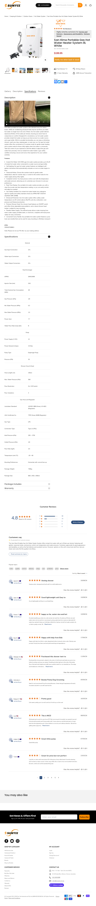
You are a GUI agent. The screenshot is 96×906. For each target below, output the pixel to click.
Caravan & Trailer (8, 858)
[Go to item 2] (15, 71)
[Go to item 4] (30, 71)
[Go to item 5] (37, 71)
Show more (64, 569)
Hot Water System (39, 16)
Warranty (6, 883)
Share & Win (7, 886)
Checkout (51, 858)
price (56, 569)
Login (50, 850)
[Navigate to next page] (58, 777)
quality (17, 569)
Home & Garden (8, 855)
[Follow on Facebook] (6, 842)
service (24, 569)
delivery (31, 569)
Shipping (6, 876)
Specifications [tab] (30, 91)
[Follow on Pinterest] (18, 842)
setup (38, 569)
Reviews (6, 888)
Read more (48, 624)
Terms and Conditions (14, 898)
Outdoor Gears (28, 16)
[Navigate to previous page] (37, 777)
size (43, 569)
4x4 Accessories (8, 850)
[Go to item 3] (23, 71)
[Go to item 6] (45, 71)
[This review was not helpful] (85, 590)
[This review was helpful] (81, 590)
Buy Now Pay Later (9, 873)
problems (50, 569)
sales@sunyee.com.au (58, 881)
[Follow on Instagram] (12, 842)
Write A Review (78, 522)
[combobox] (66, 5)
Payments (7, 871)
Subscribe (84, 817)
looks (11, 569)
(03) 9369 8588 (56, 877)
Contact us (7, 881)
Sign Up (51, 853)
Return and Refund (9, 878)
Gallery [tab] (7, 91)
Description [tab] (18, 91)
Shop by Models (8, 863)
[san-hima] (60, 23)
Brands (6, 860)
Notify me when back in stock (67, 60)
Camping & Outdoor (16, 16)
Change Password (54, 855)
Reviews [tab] (41, 91)
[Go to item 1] (7, 70)
